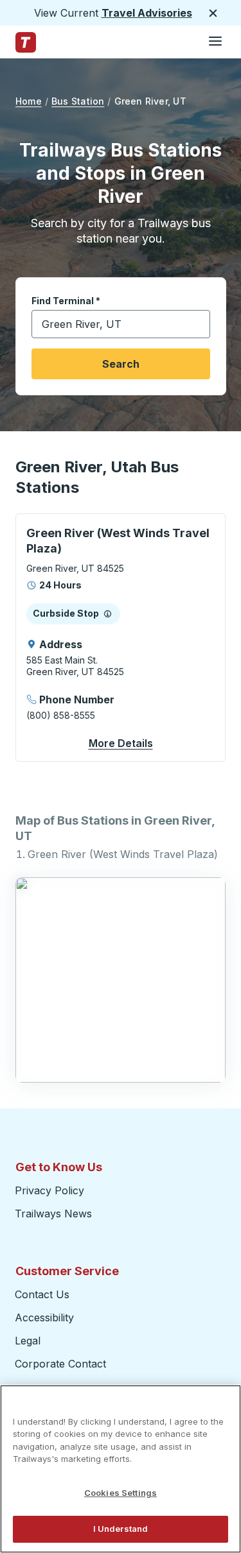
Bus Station (77, 101)
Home (28, 101)
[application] (120, 637)
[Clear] (196, 324)
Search (120, 363)
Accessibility (44, 1317)
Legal (27, 1340)
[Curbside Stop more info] (108, 613)
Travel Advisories (147, 12)
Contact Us (42, 1294)
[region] (120, 1469)
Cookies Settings (120, 1493)
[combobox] (120, 324)
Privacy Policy (49, 1190)
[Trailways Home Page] (25, 42)
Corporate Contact (60, 1363)
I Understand (120, 1528)
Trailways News (53, 1213)
